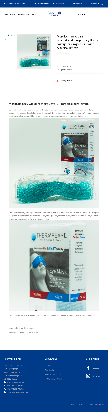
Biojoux (33, 14)
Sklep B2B (81, 14)
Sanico (69, 70)
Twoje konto (93, 3)
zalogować (21, 332)
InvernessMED (23, 14)
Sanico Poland (10, 14)
